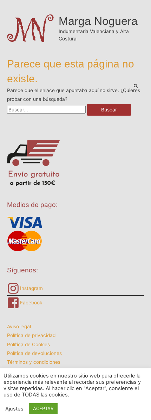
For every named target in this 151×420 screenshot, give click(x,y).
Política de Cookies (28, 344)
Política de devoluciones (34, 353)
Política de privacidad (31, 335)
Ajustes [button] (14, 409)
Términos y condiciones (33, 362)
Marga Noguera (98, 21)
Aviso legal (19, 326)
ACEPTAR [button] (43, 408)
